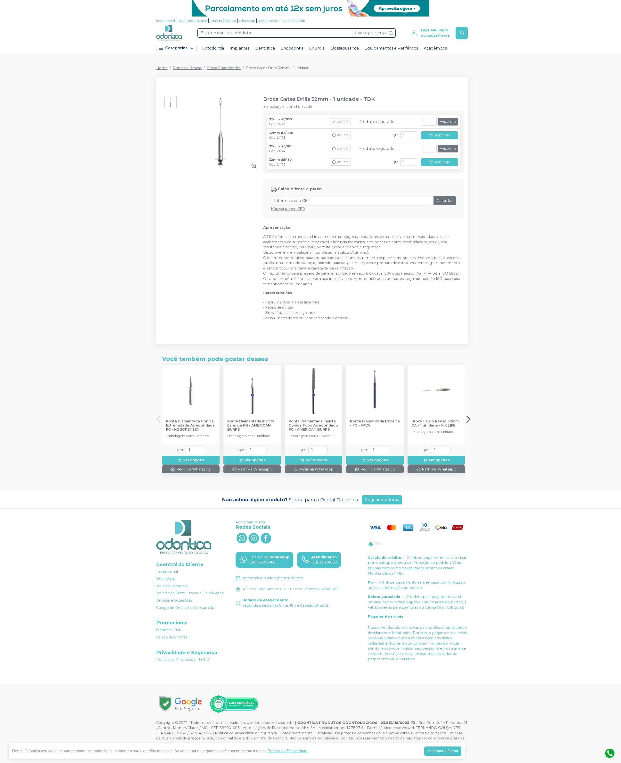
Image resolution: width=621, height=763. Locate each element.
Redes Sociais (269, 21)
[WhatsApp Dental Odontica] (242, 538)
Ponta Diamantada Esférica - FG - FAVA (375, 423)
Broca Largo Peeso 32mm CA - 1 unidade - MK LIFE (435, 423)
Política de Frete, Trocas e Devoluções (189, 593)
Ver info (343, 122)
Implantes (239, 48)
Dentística (265, 48)
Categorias (176, 48)
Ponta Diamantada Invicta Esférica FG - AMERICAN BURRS (250, 425)
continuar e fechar (442, 751)
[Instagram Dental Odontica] (254, 538)
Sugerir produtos (382, 499)
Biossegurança (344, 48)
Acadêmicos (435, 48)
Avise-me (448, 121)
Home (162, 68)
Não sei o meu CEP (288, 209)
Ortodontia (213, 48)
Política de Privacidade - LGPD (182, 660)
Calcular (445, 200)
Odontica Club (294, 21)
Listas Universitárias (192, 21)
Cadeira (216, 21)
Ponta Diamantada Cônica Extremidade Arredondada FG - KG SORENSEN (190, 425)
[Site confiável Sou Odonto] (234, 704)
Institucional (165, 21)
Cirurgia (317, 48)
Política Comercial (172, 586)
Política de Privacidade (287, 751)
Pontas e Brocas (187, 68)
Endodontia (292, 48)
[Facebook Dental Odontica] (266, 538)
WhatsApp (247, 21)
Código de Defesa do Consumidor (186, 607)
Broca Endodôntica (224, 68)
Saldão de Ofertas (171, 637)
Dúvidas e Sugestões (174, 600)
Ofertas (230, 21)
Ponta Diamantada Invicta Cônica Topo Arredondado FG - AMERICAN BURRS (313, 425)
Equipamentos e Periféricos (391, 48)
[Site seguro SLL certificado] (180, 704)
